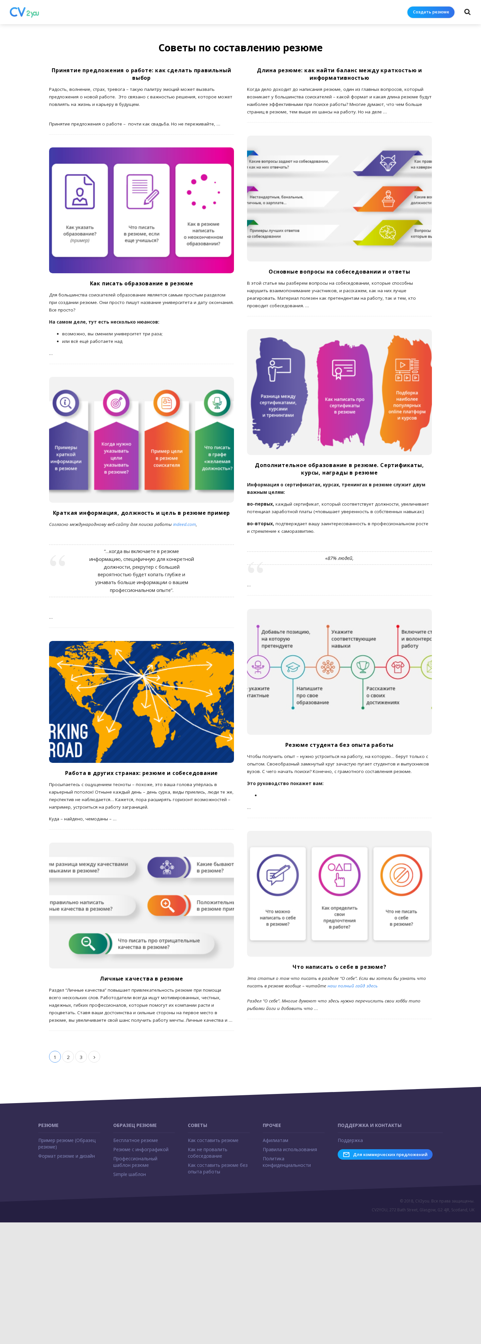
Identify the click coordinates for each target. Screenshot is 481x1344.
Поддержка (350, 1140)
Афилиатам (275, 1140)
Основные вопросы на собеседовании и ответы (339, 271)
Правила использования (290, 1149)
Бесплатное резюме (135, 1140)
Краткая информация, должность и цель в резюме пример (141, 512)
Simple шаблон (129, 1174)
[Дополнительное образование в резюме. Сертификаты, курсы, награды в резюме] (339, 392)
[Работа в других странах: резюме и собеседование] (141, 702)
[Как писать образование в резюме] (141, 210)
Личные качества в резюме (141, 978)
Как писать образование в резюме (141, 283)
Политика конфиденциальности (287, 1161)
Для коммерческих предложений (390, 1154)
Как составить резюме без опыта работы (218, 1168)
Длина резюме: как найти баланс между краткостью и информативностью (339, 74)
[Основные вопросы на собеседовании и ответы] (339, 198)
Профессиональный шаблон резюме (135, 1161)
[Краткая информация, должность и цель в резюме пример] (141, 440)
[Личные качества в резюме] (141, 905)
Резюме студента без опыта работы (339, 744)
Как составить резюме (213, 1140)
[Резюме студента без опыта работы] (339, 672)
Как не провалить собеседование (207, 1152)
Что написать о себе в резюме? (339, 966)
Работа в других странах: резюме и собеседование (141, 773)
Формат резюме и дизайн (66, 1156)
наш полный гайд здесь (353, 986)
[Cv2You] (24, 12)
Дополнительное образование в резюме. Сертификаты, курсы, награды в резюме (339, 469)
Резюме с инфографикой (141, 1149)
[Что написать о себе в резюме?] (339, 894)
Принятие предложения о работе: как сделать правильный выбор (141, 74)
